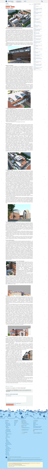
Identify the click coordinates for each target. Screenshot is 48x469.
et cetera (7, 446)
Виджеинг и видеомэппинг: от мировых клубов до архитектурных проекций (38, 58)
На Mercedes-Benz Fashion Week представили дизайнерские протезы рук (38, 42)
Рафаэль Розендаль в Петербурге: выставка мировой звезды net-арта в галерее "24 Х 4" (38, 9)
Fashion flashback (8, 425)
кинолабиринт (8, 447)
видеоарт (7, 440)
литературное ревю (8, 448)
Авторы (15, 423)
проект (8, 386)
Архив (15, 424)
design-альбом (7, 449)
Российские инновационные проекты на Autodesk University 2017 (37, 22)
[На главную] (6, 1)
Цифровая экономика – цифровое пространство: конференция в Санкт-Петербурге (38, 13)
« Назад (7, 3)
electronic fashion (7, 423)
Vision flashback (8, 442)
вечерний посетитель (8, 443)
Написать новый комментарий (12, 394)
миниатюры (7, 427)
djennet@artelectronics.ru (26, 427)
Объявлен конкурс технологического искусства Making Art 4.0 (38, 49)
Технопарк (11, 386)
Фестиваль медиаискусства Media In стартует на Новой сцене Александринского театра (38, 30)
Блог (25, 1)
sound (6, 432)
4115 (30, 4)
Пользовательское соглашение (37, 426)
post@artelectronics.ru (25, 429)
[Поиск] (42, 1)
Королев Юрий (10, 5)
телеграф (35, 5)
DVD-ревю (7, 441)
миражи (6, 445)
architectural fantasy (7, 430)
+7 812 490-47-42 (14, 465)
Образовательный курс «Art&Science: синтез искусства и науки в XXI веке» (38, 26)
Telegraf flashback (8, 429)
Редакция (34, 423)
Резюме (34, 425)
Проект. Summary (35, 424)
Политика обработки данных (18, 403)
